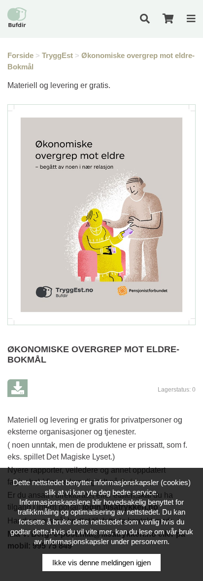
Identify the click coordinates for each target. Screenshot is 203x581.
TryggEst (57, 55)
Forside (20, 55)
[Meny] (191, 18)
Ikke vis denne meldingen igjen (101, 562)
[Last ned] (17, 388)
